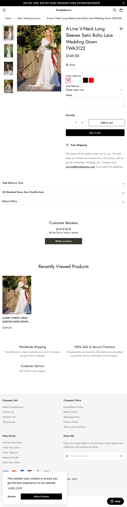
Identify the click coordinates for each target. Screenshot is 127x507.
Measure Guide (10, 457)
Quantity (70, 115)
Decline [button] (12, 496)
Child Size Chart (11, 447)
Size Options (72, 86)
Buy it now (95, 133)
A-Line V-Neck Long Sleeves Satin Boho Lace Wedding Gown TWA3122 (16, 320)
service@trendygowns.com (80, 167)
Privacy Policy (71, 422)
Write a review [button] (63, 241)
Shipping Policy (72, 417)
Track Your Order (11, 462)
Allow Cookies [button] (41, 496)
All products (8, 422)
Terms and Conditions (75, 427)
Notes (69, 95)
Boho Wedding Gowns (29, 18)
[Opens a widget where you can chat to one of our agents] (115, 501)
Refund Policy (71, 412)
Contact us (7, 412)
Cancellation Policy (74, 407)
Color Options (73, 76)
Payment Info (9, 417)
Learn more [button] (15, 487)
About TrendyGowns (12, 407)
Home (8, 18)
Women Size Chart (12, 442)
